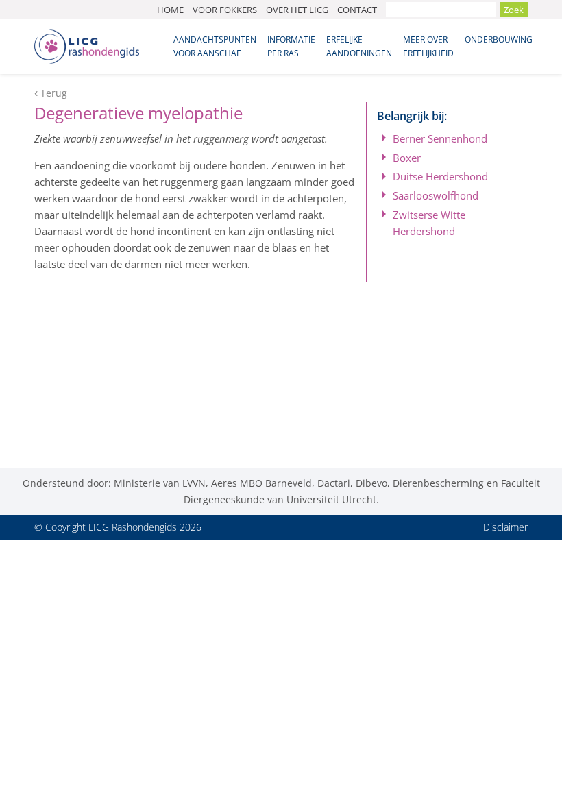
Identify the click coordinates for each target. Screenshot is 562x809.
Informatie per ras (291, 46)
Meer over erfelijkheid (428, 46)
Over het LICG (297, 9)
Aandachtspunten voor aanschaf (214, 46)
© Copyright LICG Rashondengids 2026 (117, 526)
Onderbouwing (499, 39)
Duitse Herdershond (440, 176)
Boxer (407, 158)
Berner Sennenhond (440, 138)
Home (170, 9)
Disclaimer (505, 526)
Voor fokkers (225, 9)
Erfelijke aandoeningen (359, 46)
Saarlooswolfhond (435, 195)
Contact (357, 9)
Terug (53, 93)
